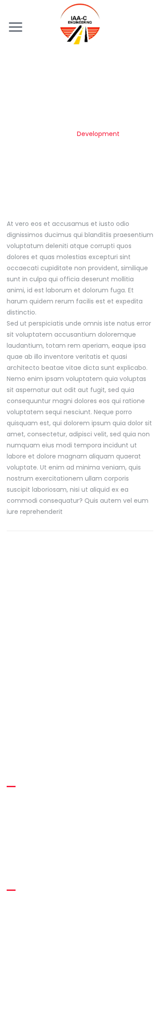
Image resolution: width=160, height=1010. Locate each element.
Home (57, 133)
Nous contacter (38, 852)
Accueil (25, 802)
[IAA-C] (80, 22)
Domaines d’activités (46, 835)
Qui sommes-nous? (45, 819)
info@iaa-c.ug (45, 925)
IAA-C (77, 992)
